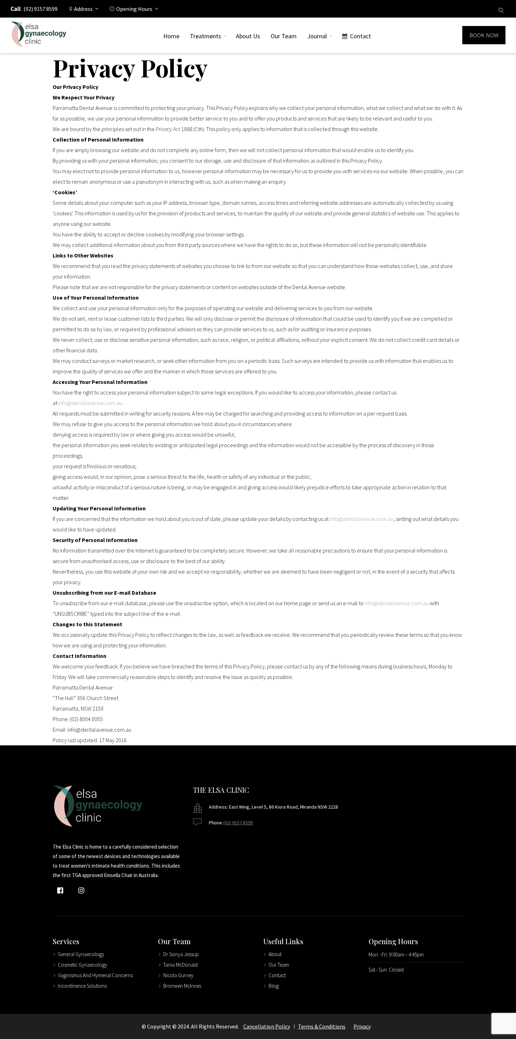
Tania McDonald (180, 964)
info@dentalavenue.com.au (90, 402)
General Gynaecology (81, 954)
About (275, 954)
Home (171, 36)
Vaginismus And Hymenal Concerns (95, 975)
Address (83, 8)
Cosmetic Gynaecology (82, 964)
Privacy (362, 1026)
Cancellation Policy (266, 1026)
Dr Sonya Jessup (181, 954)
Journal (317, 36)
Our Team (284, 36)
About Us (248, 36)
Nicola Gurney (178, 975)
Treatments (205, 36)
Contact (360, 36)
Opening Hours (134, 8)
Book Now (483, 35)
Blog (274, 985)
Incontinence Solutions (82, 985)
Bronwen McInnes (182, 985)
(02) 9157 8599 (41, 8)
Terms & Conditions (321, 1026)
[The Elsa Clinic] (39, 35)
